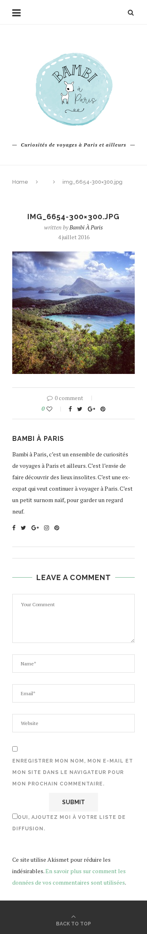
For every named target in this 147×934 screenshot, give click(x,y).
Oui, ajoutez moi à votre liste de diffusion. (69, 823)
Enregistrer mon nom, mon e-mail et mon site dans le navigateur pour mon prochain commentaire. (72, 772)
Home (20, 182)
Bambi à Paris (86, 227)
